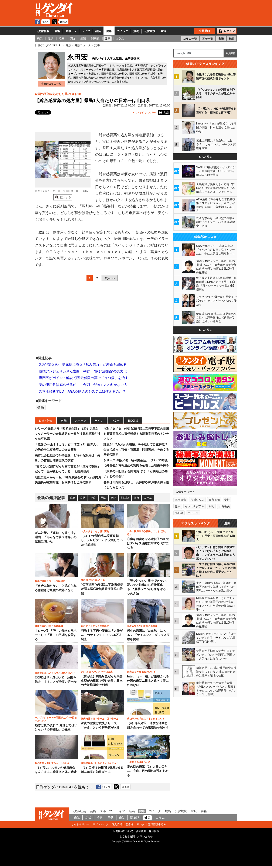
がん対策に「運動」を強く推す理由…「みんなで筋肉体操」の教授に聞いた (55, 537)
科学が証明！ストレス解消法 (50, 581)
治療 (93, 497)
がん (211, 506)
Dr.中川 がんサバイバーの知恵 (97, 671)
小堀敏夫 (224, 506)
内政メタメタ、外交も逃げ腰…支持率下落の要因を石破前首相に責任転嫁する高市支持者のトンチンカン (136, 433)
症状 (82, 497)
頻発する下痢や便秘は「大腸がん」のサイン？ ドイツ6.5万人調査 (102, 635)
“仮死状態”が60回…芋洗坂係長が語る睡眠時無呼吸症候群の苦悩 (102, 589)
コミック (122, 31)
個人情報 (117, 824)
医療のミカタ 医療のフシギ (141, 671)
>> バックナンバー (144, 112)
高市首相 (214, 499)
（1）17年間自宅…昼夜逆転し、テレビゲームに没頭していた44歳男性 (102, 540)
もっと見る (205, 156)
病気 (72, 497)
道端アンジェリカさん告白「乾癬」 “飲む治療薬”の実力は (83, 371)
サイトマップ (100, 824)
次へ (109, 278)
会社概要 (141, 831)
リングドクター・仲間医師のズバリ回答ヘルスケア (56, 719)
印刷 (166, 112)
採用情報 (154, 831)
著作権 (129, 824)
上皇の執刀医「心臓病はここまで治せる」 (147, 533)
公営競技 (149, 31)
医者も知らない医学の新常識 (142, 626)
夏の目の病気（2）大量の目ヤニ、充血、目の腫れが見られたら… (148, 771)
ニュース (193, 513)
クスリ (122, 200)
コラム (148, 497)
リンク (140, 824)
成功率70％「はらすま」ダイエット (146, 718)
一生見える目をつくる (138, 762)
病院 (113, 497)
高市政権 (180, 499)
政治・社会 (45, 420)
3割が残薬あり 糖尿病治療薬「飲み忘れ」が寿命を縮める (83, 364)
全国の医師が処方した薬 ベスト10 (58, 94)
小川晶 (179, 513)
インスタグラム (194, 506)
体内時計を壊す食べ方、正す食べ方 (99, 718)
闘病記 (125, 497)
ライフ (86, 31)
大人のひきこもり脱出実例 (95, 531)
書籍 (163, 31)
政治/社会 (43, 31)
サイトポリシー (80, 824)
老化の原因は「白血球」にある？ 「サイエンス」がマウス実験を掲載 (148, 635)
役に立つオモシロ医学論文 (95, 626)
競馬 (136, 31)
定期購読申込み (157, 824)
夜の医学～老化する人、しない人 (52, 763)
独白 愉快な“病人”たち (93, 580)
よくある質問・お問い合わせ (136, 836)
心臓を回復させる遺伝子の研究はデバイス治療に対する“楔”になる (148, 543)
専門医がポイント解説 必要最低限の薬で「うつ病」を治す (83, 378)
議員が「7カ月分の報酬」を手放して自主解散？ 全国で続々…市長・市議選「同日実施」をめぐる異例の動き (136, 449)
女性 (227, 499)
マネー (115, 420)
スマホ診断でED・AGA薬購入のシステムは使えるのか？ (82, 391)
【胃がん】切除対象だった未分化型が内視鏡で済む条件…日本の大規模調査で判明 (102, 681)
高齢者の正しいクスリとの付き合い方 (55, 673)
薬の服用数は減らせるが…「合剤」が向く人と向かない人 (83, 384)
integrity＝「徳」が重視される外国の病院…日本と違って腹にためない (148, 681)
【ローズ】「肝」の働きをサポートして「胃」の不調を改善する (55, 635)
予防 (103, 497)
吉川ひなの (197, 499)
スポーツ (70, 31)
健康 (109, 31)
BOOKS (133, 420)
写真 (194, 811)
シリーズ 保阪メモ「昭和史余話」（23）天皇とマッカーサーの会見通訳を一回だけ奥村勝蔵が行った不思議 (67, 433)
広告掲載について (123, 831)
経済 (98, 31)
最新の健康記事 (51, 497)
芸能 (57, 31)
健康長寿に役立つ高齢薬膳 (49, 626)
